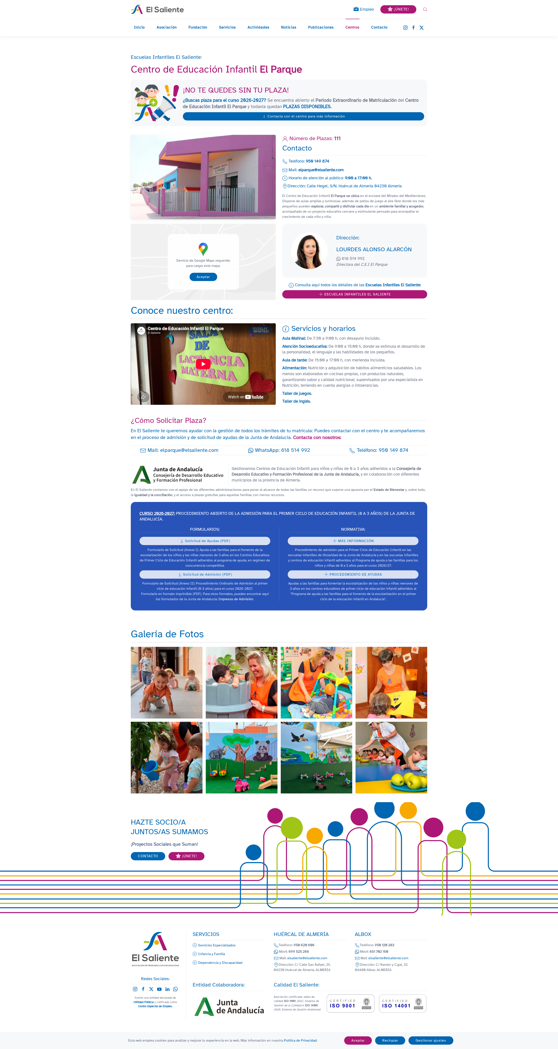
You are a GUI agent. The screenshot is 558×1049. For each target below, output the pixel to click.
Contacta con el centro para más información (306, 116)
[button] (425, 9)
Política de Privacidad (300, 1040)
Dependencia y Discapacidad (220, 963)
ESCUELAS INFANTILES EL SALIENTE (357, 294)
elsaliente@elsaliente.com (307, 958)
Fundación (198, 27)
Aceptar (203, 277)
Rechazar (390, 1040)
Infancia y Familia (211, 954)
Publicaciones (320, 27)
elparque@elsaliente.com (321, 170)
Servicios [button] (227, 27)
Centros (352, 27)
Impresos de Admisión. (236, 599)
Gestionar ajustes (431, 1040)
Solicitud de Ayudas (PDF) (207, 541)
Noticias (288, 27)
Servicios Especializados (217, 945)
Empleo (366, 9)
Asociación (167, 27)
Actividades (258, 27)
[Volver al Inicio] (157, 9)
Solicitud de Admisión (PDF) (207, 574)
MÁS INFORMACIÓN (356, 541)
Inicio (139, 27)
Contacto (379, 27)
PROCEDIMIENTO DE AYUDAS (356, 574)
